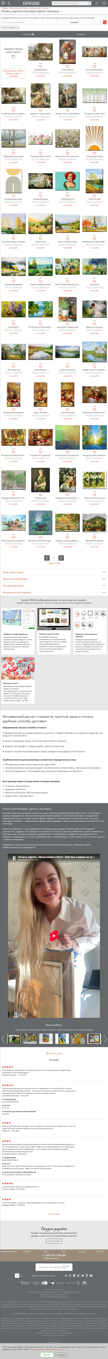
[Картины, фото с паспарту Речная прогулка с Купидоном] (13, 95)
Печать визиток (54, 1342)
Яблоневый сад (13, 370)
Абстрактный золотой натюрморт (15, 455)
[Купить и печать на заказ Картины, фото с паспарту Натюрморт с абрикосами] (67, 309)
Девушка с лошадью (94, 327)
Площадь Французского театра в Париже (18, 498)
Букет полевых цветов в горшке (68, 284)
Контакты (100, 1251)
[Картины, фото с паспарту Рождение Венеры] (40, 181)
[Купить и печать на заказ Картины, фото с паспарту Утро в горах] (40, 224)
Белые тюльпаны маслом (94, 498)
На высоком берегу (68, 370)
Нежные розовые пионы (40, 156)
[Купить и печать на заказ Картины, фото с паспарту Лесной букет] (13, 309)
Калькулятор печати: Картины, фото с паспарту (14, 73)
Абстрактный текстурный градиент (69, 455)
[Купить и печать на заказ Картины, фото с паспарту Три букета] (94, 266)
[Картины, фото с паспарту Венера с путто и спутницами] (67, 95)
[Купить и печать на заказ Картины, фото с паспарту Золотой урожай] (67, 394)
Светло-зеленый (9, 27)
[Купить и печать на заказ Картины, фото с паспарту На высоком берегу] (67, 352)
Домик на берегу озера (67, 241)
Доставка (27, 1251)
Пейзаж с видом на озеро (40, 284)
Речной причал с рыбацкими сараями (17, 540)
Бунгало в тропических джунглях (42, 540)
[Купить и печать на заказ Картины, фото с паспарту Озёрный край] (94, 181)
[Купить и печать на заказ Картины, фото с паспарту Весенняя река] (40, 352)
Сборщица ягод (40, 69)
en (21, 1275)
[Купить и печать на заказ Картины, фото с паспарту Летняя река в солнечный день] (40, 309)
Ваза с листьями (40, 412)
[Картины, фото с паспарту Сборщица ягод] (40, 52)
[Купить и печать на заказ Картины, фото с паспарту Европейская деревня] (94, 523)
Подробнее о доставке (87, 1313)
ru (17, 1275)
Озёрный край (94, 199)
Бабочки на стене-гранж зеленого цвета (71, 156)
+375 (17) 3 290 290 (55, 1255)
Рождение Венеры (40, 199)
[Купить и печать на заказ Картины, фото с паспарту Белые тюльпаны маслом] (94, 480)
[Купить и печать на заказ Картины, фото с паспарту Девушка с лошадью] (94, 309)
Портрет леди (40, 498)
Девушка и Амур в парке (40, 113)
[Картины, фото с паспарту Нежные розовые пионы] (40, 138)
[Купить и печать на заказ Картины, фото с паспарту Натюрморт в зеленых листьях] (94, 394)
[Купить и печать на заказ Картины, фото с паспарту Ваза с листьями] (40, 394)
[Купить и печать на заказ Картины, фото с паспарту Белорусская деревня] (13, 266)
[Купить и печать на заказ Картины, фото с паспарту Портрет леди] (40, 480)
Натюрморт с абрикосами (67, 327)
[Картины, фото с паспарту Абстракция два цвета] (13, 181)
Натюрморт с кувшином (40, 455)
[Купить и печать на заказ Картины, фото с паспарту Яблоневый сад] (13, 352)
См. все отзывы (54, 1214)
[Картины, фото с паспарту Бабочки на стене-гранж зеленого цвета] (67, 138)
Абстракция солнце (94, 156)
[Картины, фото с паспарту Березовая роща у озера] (13, 138)
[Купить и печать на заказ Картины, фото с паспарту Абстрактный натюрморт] (13, 394)
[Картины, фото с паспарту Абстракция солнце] (94, 138)
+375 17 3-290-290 (46, 1297)
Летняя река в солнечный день (41, 327)
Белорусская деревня (13, 284)
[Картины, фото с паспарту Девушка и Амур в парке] (40, 95)
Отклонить (61, 1354)
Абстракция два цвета (13, 199)
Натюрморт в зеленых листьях (94, 412)
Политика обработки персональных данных (54, 1333)
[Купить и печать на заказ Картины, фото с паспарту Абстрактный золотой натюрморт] (13, 437)
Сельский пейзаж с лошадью (13, 241)
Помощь (82, 1251)
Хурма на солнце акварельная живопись (72, 540)
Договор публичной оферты (54, 1335)
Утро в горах (40, 241)
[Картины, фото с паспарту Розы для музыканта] (94, 52)
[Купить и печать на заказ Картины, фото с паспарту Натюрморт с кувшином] (40, 437)
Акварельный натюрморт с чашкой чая (71, 498)
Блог (64, 1251)
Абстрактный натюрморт (13, 412)
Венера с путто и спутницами (68, 113)
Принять (46, 1354)
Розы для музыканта (94, 69)
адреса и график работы (68, 1309)
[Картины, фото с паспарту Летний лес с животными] (94, 95)
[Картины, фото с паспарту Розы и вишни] (67, 52)
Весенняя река (40, 370)
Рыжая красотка (67, 199)
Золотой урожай (67, 412)
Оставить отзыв (55, 1053)
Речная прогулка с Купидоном (13, 113)
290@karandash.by (51, 1258)
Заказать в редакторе (40, 72)
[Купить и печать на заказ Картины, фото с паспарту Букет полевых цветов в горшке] (67, 266)
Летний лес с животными (94, 113)
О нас (45, 1251)
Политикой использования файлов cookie (46, 1349)
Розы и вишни (67, 69)
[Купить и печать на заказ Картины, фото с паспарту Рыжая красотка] (67, 181)
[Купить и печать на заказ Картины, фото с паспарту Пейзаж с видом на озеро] (40, 266)
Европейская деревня (94, 540)
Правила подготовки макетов (43, 1275)
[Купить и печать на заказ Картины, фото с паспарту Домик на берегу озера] (67, 224)
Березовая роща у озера (14, 156)
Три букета (94, 284)
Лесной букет (13, 327)
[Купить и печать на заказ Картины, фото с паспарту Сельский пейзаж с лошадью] (13, 224)
